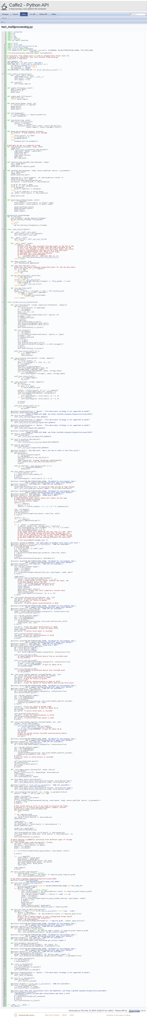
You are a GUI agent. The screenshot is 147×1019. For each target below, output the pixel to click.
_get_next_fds (38, 239)
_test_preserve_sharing (28, 422)
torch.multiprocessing (22, 46)
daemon (21, 79)
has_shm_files (50, 257)
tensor (21, 78)
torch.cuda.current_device (32, 727)
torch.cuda (17, 44)
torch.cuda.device (22, 121)
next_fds (22, 239)
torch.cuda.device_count (46, 70)
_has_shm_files (32, 280)
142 (4, 229)
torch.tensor (26, 772)
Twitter (71, 1015)
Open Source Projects (52, 1015)
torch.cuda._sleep (25, 585)
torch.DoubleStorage (29, 455)
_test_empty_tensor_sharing (30, 781)
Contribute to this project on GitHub (118, 1015)
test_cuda (18, 485)
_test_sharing (24, 417)
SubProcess (17, 74)
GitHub (64, 1015)
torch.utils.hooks (20, 47)
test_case (22, 235)
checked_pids (24, 233)
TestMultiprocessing (21, 302)
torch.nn (15, 49)
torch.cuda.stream (22, 149)
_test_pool (23, 428)
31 (4, 74)
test (2, 22)
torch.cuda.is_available (31, 64)
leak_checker (18, 229)
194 (4, 302)
